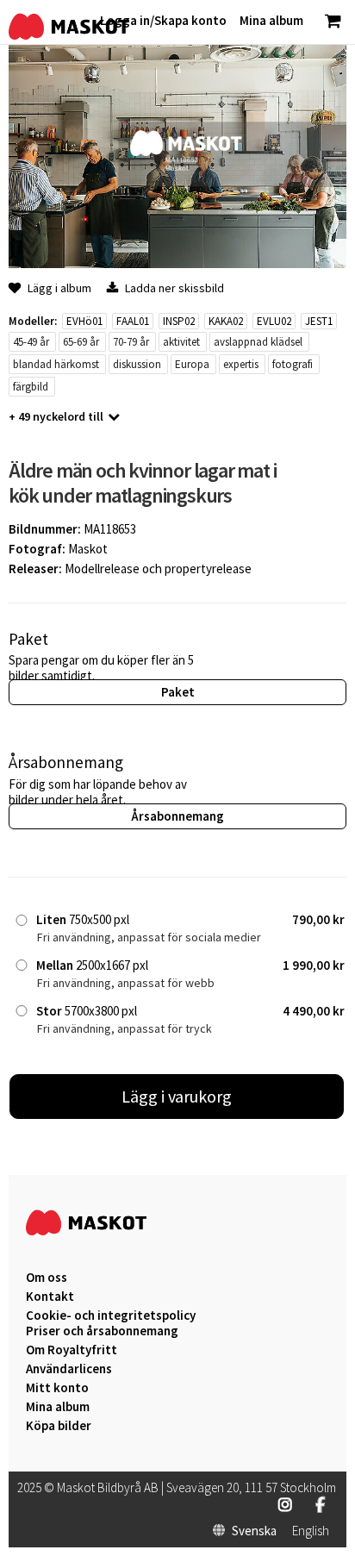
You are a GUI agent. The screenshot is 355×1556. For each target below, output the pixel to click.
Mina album (58, 1407)
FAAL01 (132, 321)
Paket (178, 692)
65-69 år (81, 341)
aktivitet (181, 341)
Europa (192, 364)
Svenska (254, 1531)
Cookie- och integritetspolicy (111, 1315)
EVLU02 (274, 321)
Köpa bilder (58, 1426)
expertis (240, 364)
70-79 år (131, 341)
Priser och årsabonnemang (102, 1331)
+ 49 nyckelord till (56, 416)
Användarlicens (69, 1369)
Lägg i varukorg (176, 1096)
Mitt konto (57, 1388)
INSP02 (179, 321)
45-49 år (31, 341)
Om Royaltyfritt (71, 1350)
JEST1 (319, 321)
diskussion (137, 364)
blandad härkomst (56, 364)
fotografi (292, 364)
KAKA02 (226, 321)
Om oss (46, 1277)
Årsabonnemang (177, 816)
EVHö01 (84, 321)
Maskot (88, 549)
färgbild (30, 386)
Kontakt (50, 1296)
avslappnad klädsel (258, 341)
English (310, 1531)
